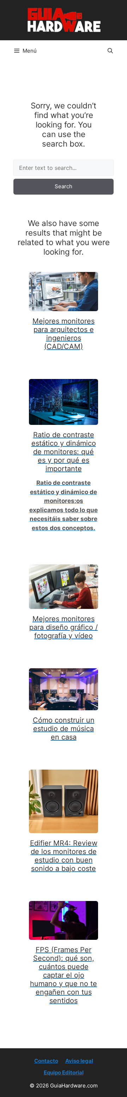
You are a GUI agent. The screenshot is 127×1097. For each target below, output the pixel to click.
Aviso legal (79, 1060)
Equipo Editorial (64, 1072)
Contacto (46, 1060)
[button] (110, 50)
